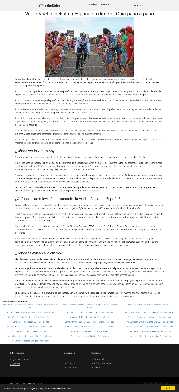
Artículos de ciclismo (102, 363)
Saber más (15, 364)
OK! (168, 388)
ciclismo (97, 367)
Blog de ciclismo (100, 359)
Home (69, 359)
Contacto (105, 4)
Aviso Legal (93, 4)
